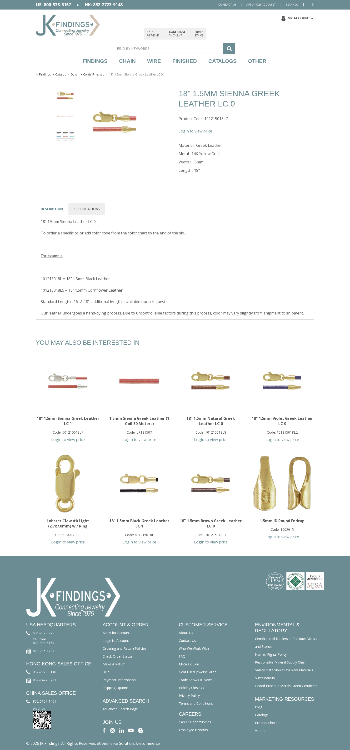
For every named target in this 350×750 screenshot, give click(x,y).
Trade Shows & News (195, 680)
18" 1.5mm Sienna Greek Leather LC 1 (68, 421)
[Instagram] (112, 730)
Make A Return (114, 664)
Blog (258, 707)
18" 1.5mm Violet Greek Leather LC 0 (282, 421)
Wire (154, 61)
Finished (184, 61)
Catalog (60, 74)
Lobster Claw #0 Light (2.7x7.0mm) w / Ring (68, 523)
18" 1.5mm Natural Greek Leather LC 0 (210, 421)
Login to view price (195, 131)
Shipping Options (116, 687)
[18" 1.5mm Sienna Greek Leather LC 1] (68, 381)
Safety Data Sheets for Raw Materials (284, 670)
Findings (95, 61)
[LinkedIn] (121, 730)
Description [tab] (52, 209)
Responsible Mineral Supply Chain (280, 662)
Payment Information (119, 680)
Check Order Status (117, 656)
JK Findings (43, 74)
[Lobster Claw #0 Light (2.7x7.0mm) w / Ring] (68, 483)
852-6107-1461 (44, 701)
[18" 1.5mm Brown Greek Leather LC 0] (211, 483)
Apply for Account (261, 5)
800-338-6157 (43, 642)
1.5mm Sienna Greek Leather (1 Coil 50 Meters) (139, 421)
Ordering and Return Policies (124, 648)
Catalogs (222, 61)
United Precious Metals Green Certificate (286, 686)
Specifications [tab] (87, 209)
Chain (127, 61)
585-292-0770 (43, 633)
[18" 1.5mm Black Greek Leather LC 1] (139, 483)
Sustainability (265, 678)
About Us (186, 632)
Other (257, 61)
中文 (311, 5)
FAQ (182, 656)
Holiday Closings (191, 687)
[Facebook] (104, 730)
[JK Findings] (68, 25)
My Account (299, 18)
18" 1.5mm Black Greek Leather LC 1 (139, 523)
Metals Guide (189, 664)
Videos (260, 730)
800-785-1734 (43, 651)
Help (106, 672)
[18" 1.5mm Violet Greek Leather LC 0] (282, 381)
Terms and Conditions (196, 703)
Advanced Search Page (120, 709)
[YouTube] (131, 730)
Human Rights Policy (271, 654)
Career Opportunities (195, 722)
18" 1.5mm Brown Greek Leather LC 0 (211, 523)
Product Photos (267, 722)
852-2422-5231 (44, 680)
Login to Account (116, 640)
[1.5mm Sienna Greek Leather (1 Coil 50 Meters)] (139, 381)
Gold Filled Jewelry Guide (197, 672)
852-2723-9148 (44, 672)
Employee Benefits (193, 730)
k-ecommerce (148, 743)
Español (292, 5)
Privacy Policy (189, 695)
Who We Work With (194, 648)
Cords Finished (94, 74)
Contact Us (227, 5)
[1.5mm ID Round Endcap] (282, 483)
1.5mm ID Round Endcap (282, 520)
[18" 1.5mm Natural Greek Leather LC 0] (211, 381)
